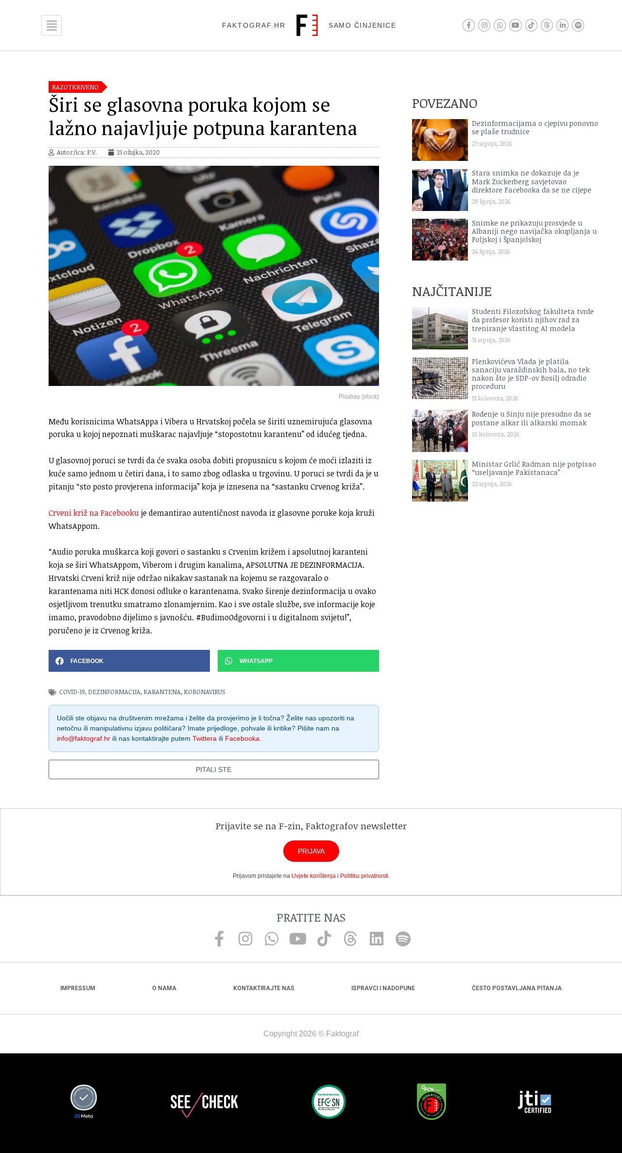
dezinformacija (114, 691)
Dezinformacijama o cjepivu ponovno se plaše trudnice (535, 127)
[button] (129, 661)
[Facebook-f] (469, 25)
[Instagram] (484, 25)
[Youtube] (515, 25)
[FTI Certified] (534, 1103)
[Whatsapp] (500, 25)
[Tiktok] (531, 25)
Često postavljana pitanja (517, 988)
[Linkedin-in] (562, 25)
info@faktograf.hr (83, 738)
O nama (164, 988)
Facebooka (242, 738)
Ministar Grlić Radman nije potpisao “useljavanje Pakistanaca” (534, 468)
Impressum (77, 988)
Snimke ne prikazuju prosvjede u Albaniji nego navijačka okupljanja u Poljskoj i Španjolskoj (534, 231)
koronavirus (204, 691)
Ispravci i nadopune (383, 988)
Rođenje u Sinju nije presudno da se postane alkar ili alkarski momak (531, 418)
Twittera (204, 738)
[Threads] (547, 25)
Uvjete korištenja (314, 876)
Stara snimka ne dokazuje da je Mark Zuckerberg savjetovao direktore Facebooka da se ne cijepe (531, 181)
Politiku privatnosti (364, 876)
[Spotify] (578, 25)
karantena (162, 691)
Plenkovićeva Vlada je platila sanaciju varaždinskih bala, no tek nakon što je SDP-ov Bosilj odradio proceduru (530, 374)
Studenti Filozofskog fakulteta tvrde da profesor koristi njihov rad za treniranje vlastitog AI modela (533, 320)
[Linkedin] (376, 938)
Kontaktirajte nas (263, 988)
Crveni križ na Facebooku (94, 512)
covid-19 (72, 691)
